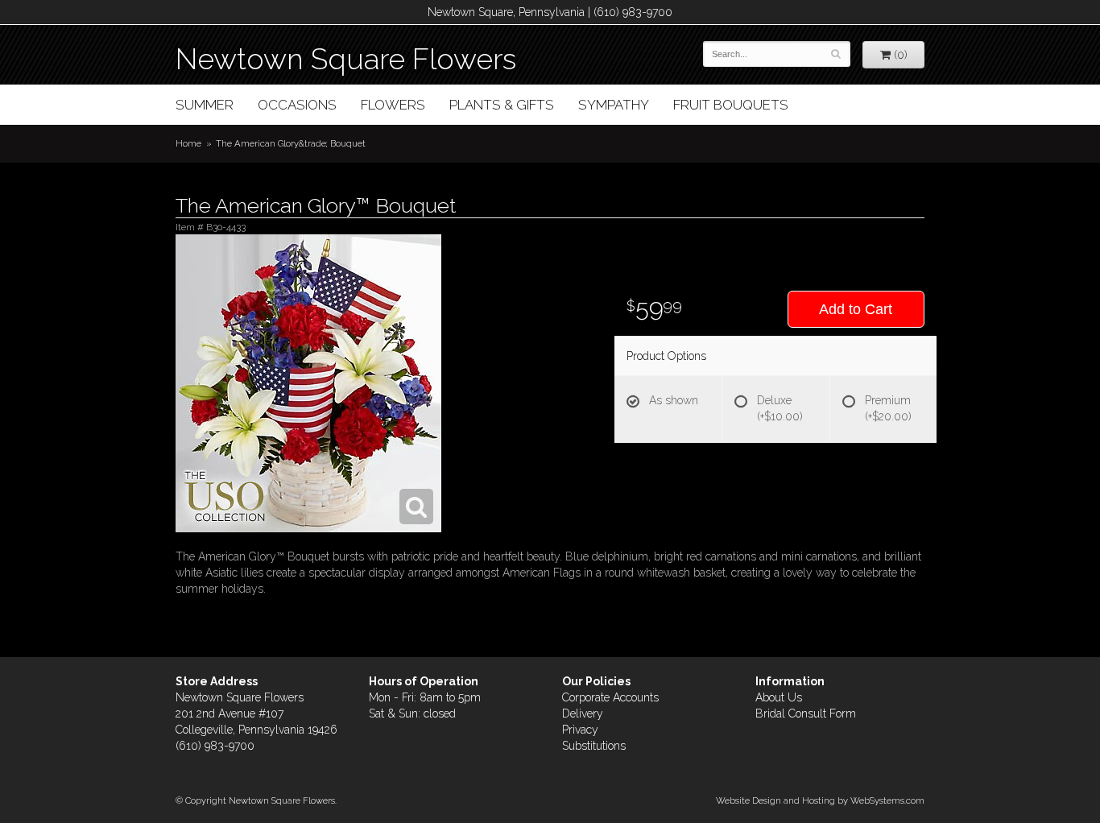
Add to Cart (855, 309)
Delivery (582, 713)
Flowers (393, 105)
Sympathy (613, 105)
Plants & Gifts (501, 105)
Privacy (580, 729)
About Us (778, 697)
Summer (205, 105)
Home (188, 143)
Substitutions (594, 745)
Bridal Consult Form (805, 713)
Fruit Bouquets (730, 105)
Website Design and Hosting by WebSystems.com (820, 800)
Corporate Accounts (610, 697)
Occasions (297, 105)
